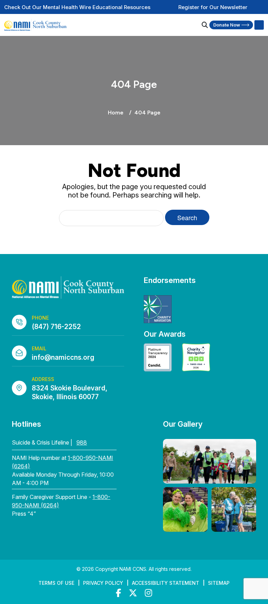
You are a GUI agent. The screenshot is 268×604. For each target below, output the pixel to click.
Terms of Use (56, 583)
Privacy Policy (103, 583)
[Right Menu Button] (259, 25)
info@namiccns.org (63, 357)
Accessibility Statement (165, 583)
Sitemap (219, 583)
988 (81, 442)
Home (116, 112)
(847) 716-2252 (56, 327)
